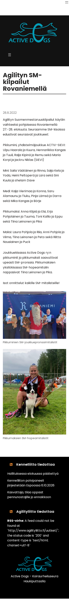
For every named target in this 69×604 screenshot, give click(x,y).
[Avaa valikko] (66, 2)
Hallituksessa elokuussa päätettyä (32, 473)
